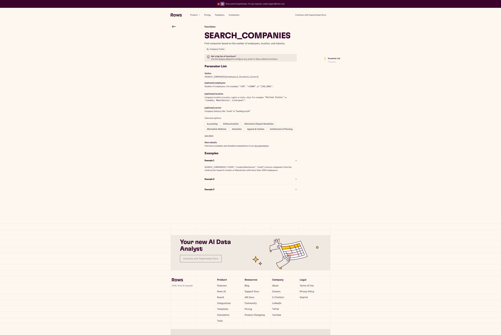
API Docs (249, 297)
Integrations (224, 303)
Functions (209, 26)
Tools (220, 320)
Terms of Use (307, 285)
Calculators (223, 315)
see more (209, 135)
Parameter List (334, 58)
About (275, 285)
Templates (222, 309)
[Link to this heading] (229, 66)
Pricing (248, 309)
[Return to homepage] (176, 15)
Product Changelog (255, 315)
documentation (261, 146)
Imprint (304, 297)
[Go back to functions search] (174, 26)
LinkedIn (276, 303)
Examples (332, 62)
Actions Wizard (225, 59)
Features (222, 285)
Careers (276, 291)
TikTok (275, 309)
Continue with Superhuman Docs (200, 258)
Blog (247, 285)
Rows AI (221, 291)
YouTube (276, 315)
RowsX (220, 297)
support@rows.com (276, 4)
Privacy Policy (307, 291)
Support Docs (252, 291)
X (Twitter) (278, 297)
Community (251, 303)
